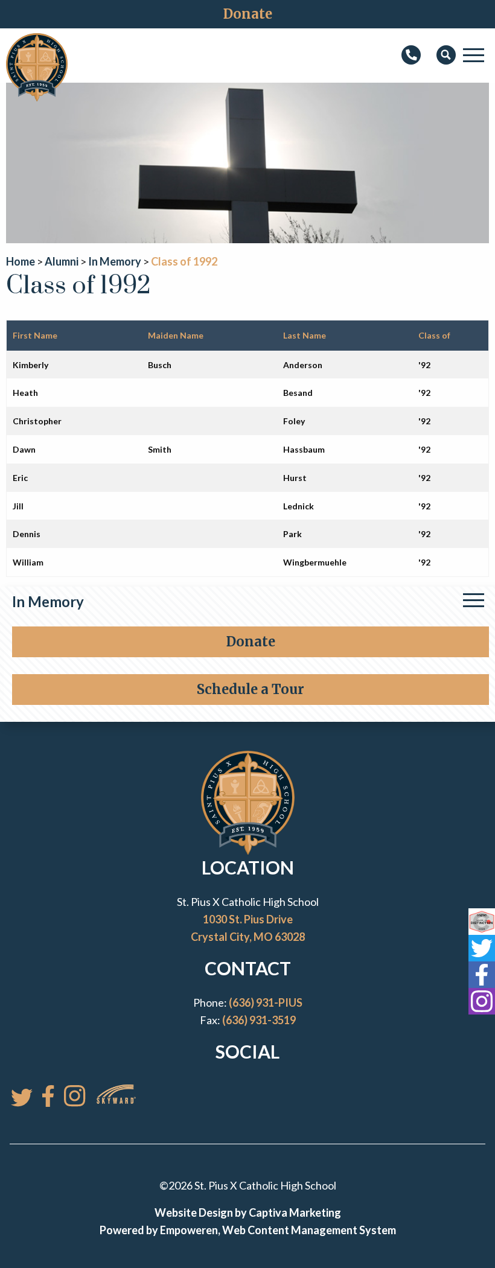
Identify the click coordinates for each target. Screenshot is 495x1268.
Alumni (61, 261)
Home (20, 261)
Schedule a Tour (250, 689)
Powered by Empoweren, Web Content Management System (248, 1230)
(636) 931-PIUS (265, 1002)
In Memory (48, 601)
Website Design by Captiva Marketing (248, 1212)
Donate (247, 13)
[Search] (446, 55)
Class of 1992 (184, 261)
